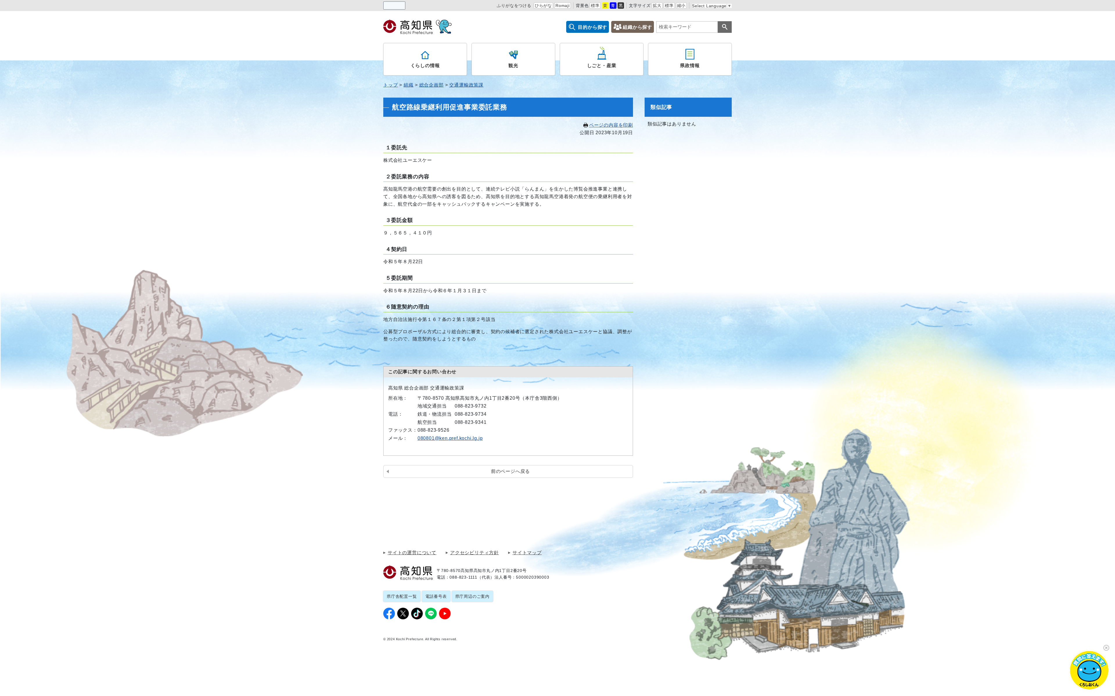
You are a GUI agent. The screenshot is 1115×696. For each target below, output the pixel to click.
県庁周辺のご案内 (472, 596)
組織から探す (637, 27)
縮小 (681, 5)
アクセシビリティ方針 (474, 552)
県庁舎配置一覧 (402, 596)
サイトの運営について (412, 552)
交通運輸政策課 (466, 84)
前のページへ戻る (510, 471)
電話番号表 (436, 596)
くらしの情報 (425, 65)
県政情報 (689, 65)
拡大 (657, 5)
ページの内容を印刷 (611, 125)
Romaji (562, 5)
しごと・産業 (601, 65)
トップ (390, 84)
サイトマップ (527, 552)
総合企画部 (431, 84)
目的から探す (592, 27)
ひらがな (543, 5)
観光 (513, 65)
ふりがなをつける (514, 5)
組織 (408, 84)
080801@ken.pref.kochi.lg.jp (450, 438)
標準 (595, 5)
